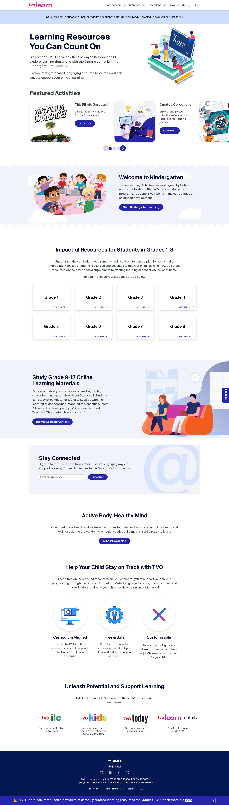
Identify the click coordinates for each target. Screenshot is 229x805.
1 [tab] (110, 148)
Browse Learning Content (52, 421)
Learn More (84, 123)
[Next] (123, 148)
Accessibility (128, 789)
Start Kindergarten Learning (141, 207)
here (188, 800)
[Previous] (106, 148)
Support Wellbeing (114, 540)
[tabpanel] (72, 121)
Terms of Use (112, 789)
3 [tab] (118, 148)
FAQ (141, 789)
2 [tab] (114, 148)
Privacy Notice (94, 789)
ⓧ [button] (213, 800)
